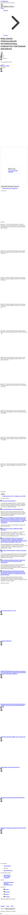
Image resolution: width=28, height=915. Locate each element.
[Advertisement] (7, 95)
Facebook (7, 891)
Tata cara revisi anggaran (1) (9, 500)
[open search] (2, 6)
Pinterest (7, 896)
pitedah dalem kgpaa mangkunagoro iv (10, 767)
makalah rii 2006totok (6, 641)
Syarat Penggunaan (9, 882)
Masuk (2, 8)
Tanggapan (6, 877)
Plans (12, 906)
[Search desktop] (2, 4)
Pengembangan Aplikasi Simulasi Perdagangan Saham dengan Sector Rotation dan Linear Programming (13, 561)
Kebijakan (6, 883)
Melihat (3, 494)
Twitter (7, 894)
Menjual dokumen (8, 870)
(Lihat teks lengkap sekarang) (13, 171)
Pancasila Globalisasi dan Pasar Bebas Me (12, 509)
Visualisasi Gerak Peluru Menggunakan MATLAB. (13, 797)
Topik (7, 906)
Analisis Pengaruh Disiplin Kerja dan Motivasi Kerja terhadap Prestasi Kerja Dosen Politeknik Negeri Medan (13, 705)
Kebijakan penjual (8, 884)
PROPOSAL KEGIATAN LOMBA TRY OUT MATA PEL (13, 737)
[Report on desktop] (2, 54)
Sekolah (3, 906)
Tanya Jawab (7, 876)
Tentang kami (7, 865)
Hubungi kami (7, 875)
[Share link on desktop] (2, 52)
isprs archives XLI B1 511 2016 (8, 610)
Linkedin (7, 889)
